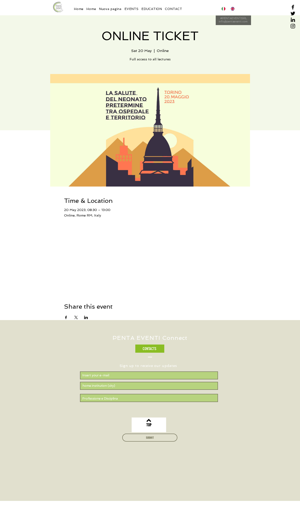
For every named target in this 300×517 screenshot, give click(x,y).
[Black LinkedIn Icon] (293, 20)
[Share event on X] (76, 317)
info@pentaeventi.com (233, 21)
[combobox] (149, 386)
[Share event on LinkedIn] (86, 317)
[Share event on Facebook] (66, 317)
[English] (232, 8)
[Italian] (223, 8)
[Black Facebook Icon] (293, 7)
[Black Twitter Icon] (293, 13)
